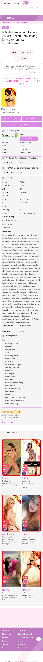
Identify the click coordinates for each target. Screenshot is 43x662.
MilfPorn (10, 18)
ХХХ (21, 58)
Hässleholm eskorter (19, 22)
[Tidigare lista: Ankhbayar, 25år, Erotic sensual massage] (4, 27)
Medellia (26, 590)
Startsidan (6, 22)
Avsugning (21, 644)
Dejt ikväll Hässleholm (25, 634)
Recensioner (7, 422)
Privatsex (5, 641)
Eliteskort (5, 637)
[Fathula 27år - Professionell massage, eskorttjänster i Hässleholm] (8, 97)
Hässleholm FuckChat (25, 637)
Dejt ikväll (21, 630)
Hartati (5, 478)
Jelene (25, 478)
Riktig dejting (6, 634)
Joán (24, 534)
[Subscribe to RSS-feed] (21, 654)
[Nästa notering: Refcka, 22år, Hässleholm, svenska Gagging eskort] (7, 27)
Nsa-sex (5, 648)
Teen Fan (5, 644)
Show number (28, 138)
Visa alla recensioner (21, 124)
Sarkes (5, 590)
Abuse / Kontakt (23, 648)
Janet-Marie (8, 534)
